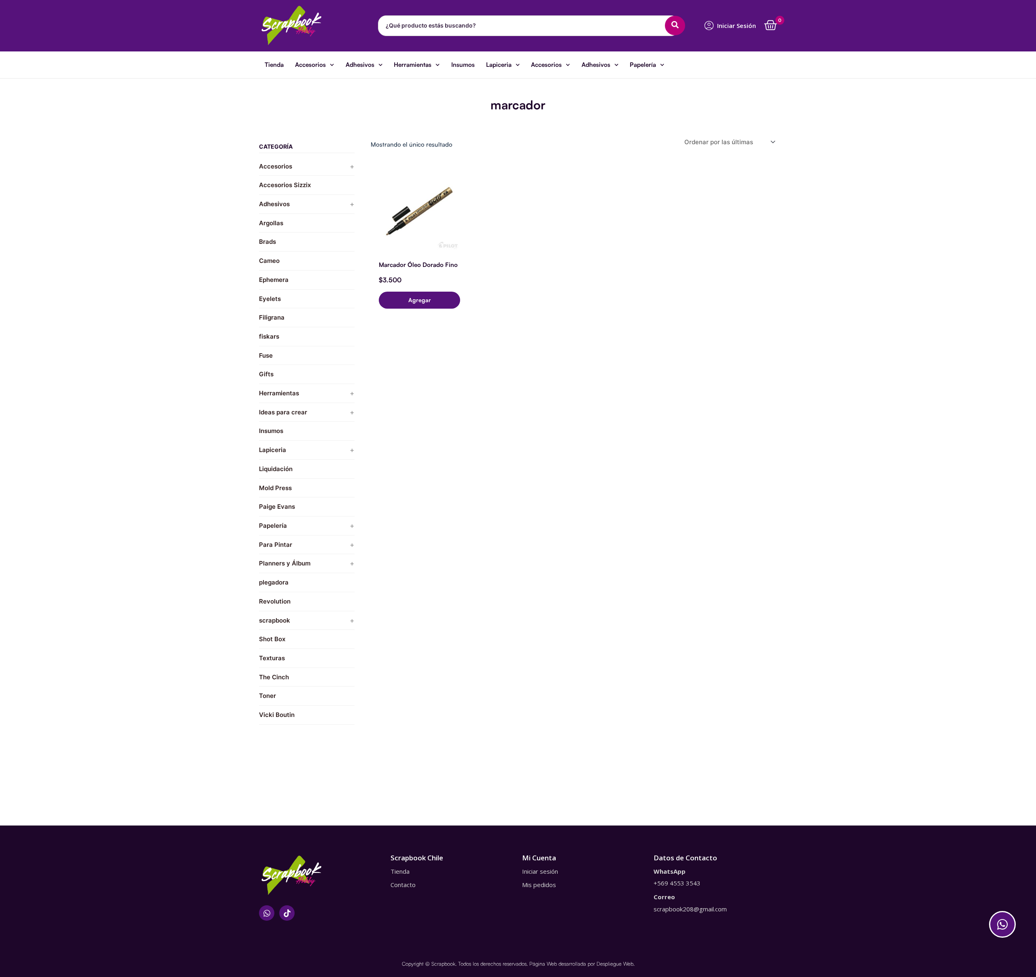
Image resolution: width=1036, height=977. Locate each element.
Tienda (274, 64)
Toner (267, 696)
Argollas (271, 223)
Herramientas (412, 64)
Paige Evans (277, 506)
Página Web (543, 963)
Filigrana (271, 317)
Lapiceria (499, 64)
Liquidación (276, 469)
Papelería (643, 64)
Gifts (266, 374)
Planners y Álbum (284, 563)
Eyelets (270, 299)
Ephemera (274, 280)
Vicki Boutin (277, 715)
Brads (267, 241)
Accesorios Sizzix (285, 185)
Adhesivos (360, 64)
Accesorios (310, 64)
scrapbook (274, 620)
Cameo (269, 261)
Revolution (275, 601)
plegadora (274, 582)
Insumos (463, 64)
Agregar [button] (419, 300)
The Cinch (274, 677)
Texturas (272, 658)
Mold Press (275, 488)
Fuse (266, 355)
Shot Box (272, 639)
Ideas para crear (283, 412)
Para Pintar (275, 544)
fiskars (269, 336)
